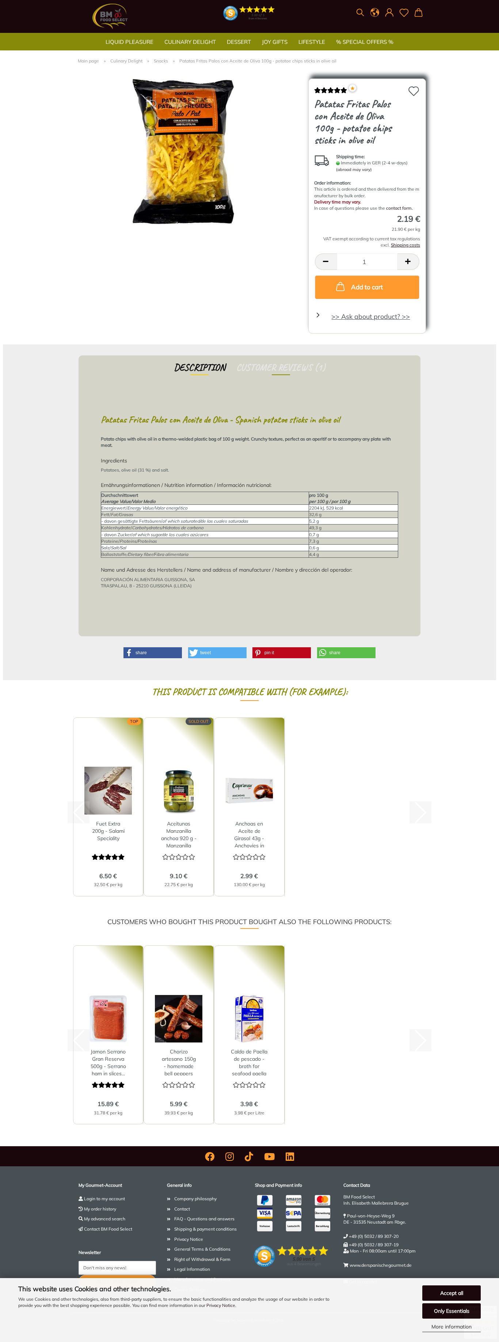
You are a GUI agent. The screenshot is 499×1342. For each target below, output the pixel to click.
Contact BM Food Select (108, 1229)
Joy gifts (274, 41)
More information (451, 1326)
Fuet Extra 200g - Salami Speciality (108, 831)
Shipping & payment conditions (205, 1229)
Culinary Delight (190, 41)
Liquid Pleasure (129, 41)
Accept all (451, 1293)
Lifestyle (311, 41)
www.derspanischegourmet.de (381, 1265)
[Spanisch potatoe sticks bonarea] (191, 151)
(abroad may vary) (354, 169)
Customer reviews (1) (280, 367)
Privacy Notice (220, 1305)
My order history (100, 1209)
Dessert (239, 41)
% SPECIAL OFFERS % (364, 41)
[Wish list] (404, 13)
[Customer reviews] (330, 93)
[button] (374, 13)
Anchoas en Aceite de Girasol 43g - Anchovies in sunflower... (249, 833)
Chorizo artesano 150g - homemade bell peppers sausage (179, 1061)
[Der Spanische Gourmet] (110, 16)
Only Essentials (451, 1311)
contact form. (399, 208)
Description (199, 367)
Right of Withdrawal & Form (202, 1259)
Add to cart (367, 287)
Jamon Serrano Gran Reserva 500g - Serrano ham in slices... (108, 1061)
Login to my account (104, 1198)
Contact (182, 1209)
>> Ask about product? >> (370, 316)
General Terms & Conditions (202, 1249)
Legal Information (192, 1269)
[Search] (360, 13)
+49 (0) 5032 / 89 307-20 (374, 1236)
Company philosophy (195, 1198)
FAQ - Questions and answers (204, 1218)
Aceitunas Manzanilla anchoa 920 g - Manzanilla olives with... (179, 833)
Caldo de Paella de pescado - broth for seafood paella (249, 1061)
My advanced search (104, 1218)
